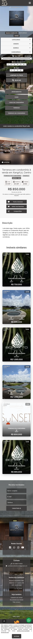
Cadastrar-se (16, 508)
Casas (16, 97)
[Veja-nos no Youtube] (22, 547)
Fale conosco (16, 602)
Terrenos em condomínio (16, 113)
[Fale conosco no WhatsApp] (14, 547)
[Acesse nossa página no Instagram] (18, 547)
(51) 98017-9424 (17, 7)
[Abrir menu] (30, 2)
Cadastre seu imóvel (16, 597)
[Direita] (31, 146)
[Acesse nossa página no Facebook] (10, 547)
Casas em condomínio (16, 102)
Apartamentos (16, 92)
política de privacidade (23, 631)
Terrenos (16, 108)
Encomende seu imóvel (16, 600)
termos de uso (5, 632)
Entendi (16, 636)
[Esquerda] (2, 146)
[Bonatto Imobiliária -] (16, 18)
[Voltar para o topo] (4, 621)
